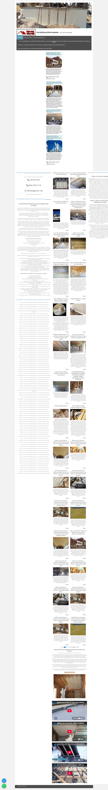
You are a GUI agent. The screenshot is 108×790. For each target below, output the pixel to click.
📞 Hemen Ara (33, 180)
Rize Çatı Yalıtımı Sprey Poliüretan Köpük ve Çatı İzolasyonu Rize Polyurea (34, 302)
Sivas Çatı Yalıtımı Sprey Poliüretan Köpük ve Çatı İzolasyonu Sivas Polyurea (34, 448)
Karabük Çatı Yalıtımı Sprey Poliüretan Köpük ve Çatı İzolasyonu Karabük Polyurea (34, 392)
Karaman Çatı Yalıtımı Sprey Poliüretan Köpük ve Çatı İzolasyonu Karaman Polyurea (34, 394)
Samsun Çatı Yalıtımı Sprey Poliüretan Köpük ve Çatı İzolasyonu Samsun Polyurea (34, 442)
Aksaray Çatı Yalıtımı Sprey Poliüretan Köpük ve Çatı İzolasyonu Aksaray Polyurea (34, 315)
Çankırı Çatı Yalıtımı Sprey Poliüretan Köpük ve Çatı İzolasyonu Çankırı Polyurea (34, 350)
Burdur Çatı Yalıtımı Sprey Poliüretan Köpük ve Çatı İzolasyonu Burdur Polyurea (34, 344)
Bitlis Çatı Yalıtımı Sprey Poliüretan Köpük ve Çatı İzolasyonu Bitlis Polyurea (34, 340)
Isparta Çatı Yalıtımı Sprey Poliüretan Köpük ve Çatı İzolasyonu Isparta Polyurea (34, 383)
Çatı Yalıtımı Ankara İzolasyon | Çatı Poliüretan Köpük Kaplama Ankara (78, 174)
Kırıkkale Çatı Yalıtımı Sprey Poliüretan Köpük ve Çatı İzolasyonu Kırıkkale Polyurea (34, 403)
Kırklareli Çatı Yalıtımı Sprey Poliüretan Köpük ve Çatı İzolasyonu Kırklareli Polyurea (34, 405)
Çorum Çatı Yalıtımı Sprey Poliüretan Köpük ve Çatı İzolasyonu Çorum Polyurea (34, 352)
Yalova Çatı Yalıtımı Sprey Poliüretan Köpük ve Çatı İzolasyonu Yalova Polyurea (34, 469)
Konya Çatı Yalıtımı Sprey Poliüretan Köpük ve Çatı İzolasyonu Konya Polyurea (34, 413)
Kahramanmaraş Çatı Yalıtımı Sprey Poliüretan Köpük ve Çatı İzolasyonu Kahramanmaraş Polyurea (34, 390)
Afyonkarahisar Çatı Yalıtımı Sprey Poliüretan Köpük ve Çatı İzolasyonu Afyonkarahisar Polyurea (34, 311)
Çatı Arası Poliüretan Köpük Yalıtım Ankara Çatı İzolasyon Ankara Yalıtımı (61, 234)
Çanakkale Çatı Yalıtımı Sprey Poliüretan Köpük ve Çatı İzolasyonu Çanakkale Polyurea (34, 348)
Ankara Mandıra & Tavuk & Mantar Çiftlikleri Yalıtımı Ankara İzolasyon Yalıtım (61, 300)
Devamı (67, 198)
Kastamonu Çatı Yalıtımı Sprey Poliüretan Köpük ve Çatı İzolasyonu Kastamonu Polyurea (34, 399)
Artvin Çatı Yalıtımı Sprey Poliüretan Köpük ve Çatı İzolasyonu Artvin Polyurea (34, 323)
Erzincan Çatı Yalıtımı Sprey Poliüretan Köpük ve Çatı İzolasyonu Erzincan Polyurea (34, 365)
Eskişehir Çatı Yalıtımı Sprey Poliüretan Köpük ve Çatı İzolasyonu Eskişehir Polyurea (34, 369)
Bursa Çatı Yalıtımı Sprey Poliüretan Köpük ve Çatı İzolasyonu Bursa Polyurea (34, 346)
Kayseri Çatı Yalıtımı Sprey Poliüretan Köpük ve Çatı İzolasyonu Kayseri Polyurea (34, 401)
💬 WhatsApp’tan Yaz (34, 190)
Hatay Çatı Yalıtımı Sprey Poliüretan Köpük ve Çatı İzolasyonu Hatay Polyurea (34, 379)
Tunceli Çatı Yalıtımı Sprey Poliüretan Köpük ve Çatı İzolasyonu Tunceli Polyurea (34, 460)
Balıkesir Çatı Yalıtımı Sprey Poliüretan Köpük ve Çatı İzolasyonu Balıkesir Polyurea (34, 328)
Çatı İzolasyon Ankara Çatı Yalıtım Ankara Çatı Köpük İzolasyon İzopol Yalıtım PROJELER (44, 44)
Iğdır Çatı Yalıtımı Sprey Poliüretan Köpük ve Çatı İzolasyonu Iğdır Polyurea (34, 381)
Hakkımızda (20, 44)
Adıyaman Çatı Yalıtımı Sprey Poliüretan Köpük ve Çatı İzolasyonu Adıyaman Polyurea (34, 308)
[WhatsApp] (4, 786)
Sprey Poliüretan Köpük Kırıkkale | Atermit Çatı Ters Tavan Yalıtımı (61, 373)
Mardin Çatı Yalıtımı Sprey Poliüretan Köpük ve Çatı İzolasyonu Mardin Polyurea (34, 421)
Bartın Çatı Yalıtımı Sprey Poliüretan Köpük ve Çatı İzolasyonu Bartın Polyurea (34, 330)
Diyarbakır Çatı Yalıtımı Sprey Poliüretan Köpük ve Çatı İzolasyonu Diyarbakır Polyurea (34, 356)
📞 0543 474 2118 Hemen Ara (52, 78)
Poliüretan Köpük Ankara (61, 406)
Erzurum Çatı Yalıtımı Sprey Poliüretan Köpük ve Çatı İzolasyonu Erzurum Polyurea (34, 367)
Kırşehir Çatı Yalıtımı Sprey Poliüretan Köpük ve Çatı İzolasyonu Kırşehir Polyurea (34, 407)
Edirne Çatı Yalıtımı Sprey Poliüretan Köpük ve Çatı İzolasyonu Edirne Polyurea (34, 361)
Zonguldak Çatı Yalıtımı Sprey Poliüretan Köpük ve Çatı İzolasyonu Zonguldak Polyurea (34, 473)
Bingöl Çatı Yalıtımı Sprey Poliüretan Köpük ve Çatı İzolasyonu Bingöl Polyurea (34, 338)
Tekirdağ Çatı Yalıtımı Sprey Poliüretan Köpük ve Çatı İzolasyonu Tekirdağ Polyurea (34, 454)
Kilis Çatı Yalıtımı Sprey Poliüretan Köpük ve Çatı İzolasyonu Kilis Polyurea (34, 409)
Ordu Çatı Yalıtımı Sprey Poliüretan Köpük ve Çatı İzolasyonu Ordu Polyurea (34, 434)
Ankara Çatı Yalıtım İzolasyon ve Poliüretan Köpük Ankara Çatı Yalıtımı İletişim (34, 48)
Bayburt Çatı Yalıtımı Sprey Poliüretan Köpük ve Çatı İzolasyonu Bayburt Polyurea (34, 334)
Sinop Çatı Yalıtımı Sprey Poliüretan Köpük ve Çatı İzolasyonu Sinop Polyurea (34, 446)
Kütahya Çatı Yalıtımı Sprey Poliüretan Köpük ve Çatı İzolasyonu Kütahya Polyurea (34, 415)
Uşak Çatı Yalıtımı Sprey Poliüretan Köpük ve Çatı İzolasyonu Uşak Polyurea (34, 465)
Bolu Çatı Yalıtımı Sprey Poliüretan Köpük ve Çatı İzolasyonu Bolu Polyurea (34, 342)
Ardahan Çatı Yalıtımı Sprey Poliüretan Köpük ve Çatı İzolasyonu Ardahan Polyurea (34, 321)
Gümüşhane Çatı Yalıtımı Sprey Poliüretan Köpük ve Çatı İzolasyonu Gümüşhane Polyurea (34, 375)
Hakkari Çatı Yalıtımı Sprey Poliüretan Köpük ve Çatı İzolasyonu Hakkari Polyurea (34, 377)
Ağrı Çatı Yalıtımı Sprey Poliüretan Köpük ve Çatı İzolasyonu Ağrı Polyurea (34, 313)
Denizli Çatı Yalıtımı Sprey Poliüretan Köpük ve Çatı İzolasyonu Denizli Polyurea (34, 354)
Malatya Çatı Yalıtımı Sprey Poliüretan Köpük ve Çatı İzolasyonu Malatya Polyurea (34, 417)
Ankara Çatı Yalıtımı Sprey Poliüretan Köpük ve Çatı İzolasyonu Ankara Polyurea (34, 304)
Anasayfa (20, 37)
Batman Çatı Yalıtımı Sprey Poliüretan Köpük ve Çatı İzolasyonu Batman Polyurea (34, 332)
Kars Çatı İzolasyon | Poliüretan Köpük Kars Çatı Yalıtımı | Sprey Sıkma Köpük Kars (78, 532)
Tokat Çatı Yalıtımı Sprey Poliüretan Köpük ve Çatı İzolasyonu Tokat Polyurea (34, 456)
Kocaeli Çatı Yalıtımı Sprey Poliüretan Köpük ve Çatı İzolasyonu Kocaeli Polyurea (34, 411)
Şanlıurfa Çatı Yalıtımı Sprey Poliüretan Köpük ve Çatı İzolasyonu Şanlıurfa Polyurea (34, 450)
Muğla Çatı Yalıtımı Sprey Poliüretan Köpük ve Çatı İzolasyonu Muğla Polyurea (34, 425)
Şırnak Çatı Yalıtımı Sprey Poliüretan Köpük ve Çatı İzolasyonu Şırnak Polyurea (34, 452)
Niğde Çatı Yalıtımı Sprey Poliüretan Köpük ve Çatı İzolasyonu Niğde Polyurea (34, 432)
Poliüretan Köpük (28, 37)
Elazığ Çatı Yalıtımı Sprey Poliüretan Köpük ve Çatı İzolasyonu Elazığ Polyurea (34, 363)
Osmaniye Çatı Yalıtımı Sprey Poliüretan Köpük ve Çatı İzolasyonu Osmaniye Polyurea (34, 436)
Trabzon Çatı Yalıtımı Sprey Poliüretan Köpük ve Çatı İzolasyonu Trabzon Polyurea (34, 458)
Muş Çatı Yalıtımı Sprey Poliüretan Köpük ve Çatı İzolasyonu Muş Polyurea (34, 427)
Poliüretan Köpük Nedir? (38, 37)
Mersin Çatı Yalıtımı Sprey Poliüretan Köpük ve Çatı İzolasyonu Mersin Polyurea (34, 423)
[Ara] (4, 780)
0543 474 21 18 (35, 185)
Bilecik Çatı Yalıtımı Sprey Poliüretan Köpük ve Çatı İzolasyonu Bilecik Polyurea (34, 336)
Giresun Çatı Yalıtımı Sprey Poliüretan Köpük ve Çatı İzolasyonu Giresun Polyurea (34, 373)
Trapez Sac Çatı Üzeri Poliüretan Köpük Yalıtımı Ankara (78, 234)
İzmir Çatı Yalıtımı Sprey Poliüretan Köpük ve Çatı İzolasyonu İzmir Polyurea (34, 387)
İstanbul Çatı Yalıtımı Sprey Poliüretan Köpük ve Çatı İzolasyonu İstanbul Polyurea (34, 385)
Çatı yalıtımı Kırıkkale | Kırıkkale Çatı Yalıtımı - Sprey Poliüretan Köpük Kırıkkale (78, 336)
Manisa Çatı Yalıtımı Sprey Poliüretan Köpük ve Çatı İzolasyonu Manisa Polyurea (34, 419)
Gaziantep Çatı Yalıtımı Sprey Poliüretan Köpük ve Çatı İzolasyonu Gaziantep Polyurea (34, 371)
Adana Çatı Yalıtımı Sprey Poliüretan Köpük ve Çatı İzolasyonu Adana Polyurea (34, 306)
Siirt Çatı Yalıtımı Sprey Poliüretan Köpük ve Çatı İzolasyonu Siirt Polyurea (34, 444)
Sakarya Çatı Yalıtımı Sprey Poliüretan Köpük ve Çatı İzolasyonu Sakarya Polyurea (34, 440)
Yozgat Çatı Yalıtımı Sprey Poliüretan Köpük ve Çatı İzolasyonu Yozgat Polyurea (34, 471)
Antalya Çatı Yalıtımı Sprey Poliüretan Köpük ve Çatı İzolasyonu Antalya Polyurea (34, 319)
